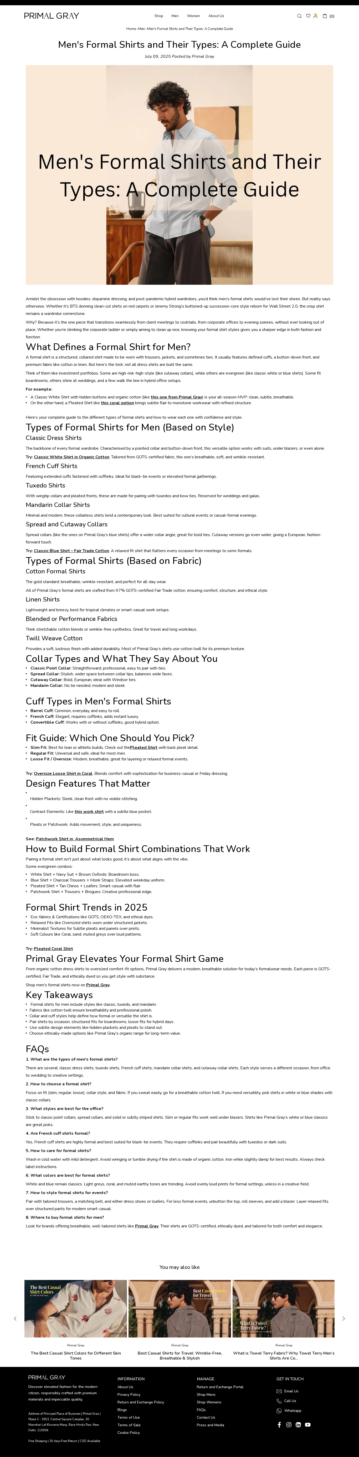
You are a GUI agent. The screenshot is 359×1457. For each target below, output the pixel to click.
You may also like (180, 1267)
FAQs (201, 1409)
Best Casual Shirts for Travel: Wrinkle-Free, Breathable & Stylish (180, 1356)
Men (175, 15)
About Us (216, 15)
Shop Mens (206, 1394)
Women (193, 15)
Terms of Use (128, 1417)
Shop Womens (209, 1402)
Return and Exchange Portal (220, 1387)
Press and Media (210, 1425)
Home (131, 29)
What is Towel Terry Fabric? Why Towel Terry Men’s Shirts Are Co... (284, 1356)
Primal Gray (51, 16)
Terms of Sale (129, 1425)
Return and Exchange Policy (140, 1402)
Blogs (122, 1409)
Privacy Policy (128, 1394)
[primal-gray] (308, 16)
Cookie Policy (128, 1432)
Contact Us (206, 1417)
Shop (159, 15)
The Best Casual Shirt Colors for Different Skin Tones (76, 1356)
